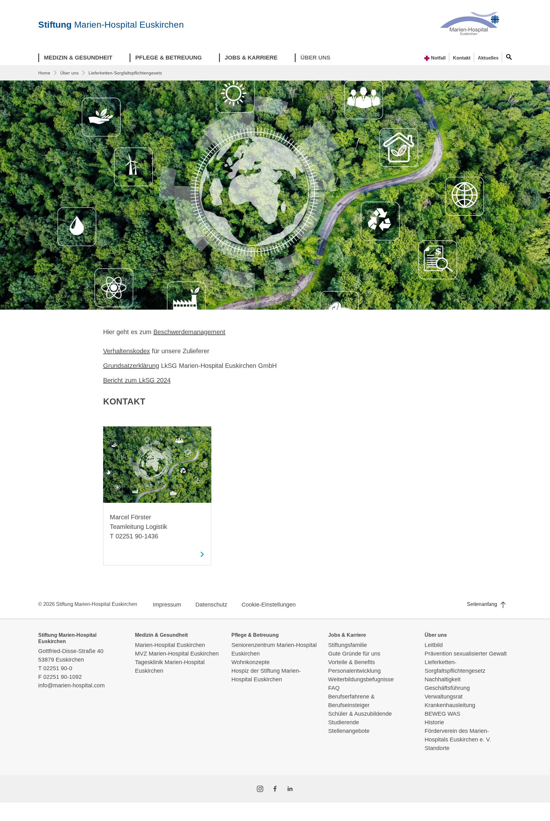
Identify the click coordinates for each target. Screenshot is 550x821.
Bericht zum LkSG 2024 (137, 380)
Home (44, 72)
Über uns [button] (315, 57)
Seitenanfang (482, 604)
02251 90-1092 (62, 677)
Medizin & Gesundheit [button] (78, 57)
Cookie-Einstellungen (269, 604)
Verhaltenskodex (126, 350)
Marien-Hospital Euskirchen (111, 25)
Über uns (69, 72)
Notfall (438, 57)
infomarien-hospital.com (71, 685)
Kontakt (461, 57)
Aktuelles (488, 57)
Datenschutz (211, 604)
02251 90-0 (57, 668)
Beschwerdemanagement (189, 331)
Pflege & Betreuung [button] (168, 57)
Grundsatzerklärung (131, 365)
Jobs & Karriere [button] (251, 57)
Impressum (167, 604)
